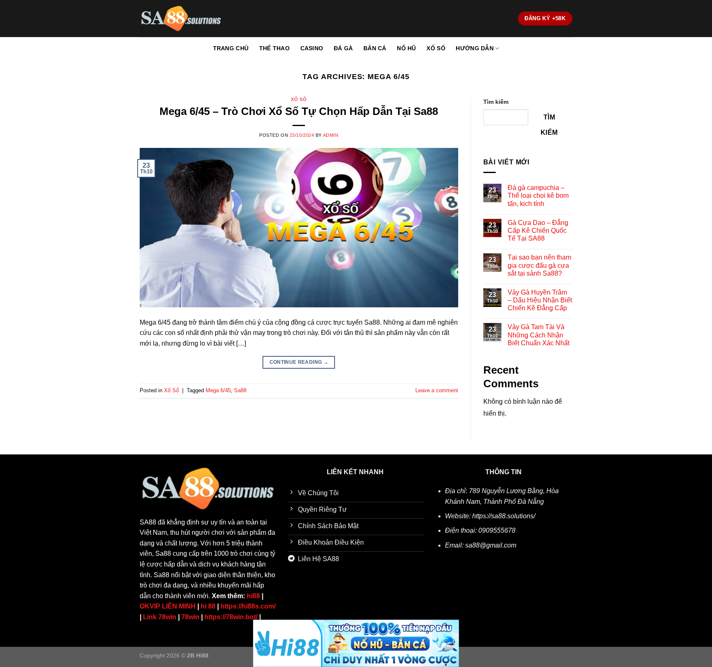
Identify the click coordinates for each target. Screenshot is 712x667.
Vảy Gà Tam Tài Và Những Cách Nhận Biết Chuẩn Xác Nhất (538, 334)
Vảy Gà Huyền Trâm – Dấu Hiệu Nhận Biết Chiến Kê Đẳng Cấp (540, 300)
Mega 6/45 (218, 390)
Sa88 (240, 390)
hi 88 (208, 606)
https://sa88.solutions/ (503, 516)
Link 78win (159, 616)
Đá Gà (343, 48)
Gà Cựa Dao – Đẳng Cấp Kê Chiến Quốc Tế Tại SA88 (538, 230)
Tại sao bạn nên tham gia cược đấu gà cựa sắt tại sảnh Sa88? (539, 265)
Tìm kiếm (495, 101)
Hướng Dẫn (475, 48)
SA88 (148, 522)
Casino (311, 48)
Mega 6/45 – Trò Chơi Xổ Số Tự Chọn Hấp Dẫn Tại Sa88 (298, 111)
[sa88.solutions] (181, 18)
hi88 (253, 595)
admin (331, 135)
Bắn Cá (374, 48)
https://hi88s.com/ (248, 606)
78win (190, 616)
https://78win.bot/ (231, 616)
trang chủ (231, 48)
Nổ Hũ (406, 48)
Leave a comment (436, 390)
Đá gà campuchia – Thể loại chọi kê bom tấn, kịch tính (538, 195)
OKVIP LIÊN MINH (168, 606)
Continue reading (299, 362)
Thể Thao (274, 48)
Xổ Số (435, 48)
